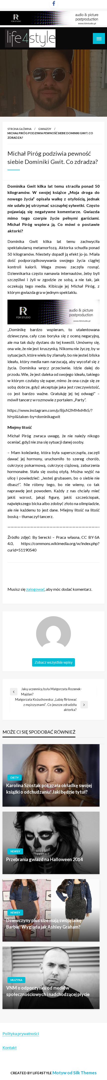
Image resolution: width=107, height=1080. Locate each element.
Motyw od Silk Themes (75, 1072)
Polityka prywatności (20, 1033)
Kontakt (9, 1047)
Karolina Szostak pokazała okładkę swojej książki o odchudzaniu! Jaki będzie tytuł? (49, 788)
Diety (14, 777)
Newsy (15, 851)
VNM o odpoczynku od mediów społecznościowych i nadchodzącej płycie (48, 991)
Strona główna (19, 128)
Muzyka (16, 980)
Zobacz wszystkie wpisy (53, 662)
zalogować (35, 589)
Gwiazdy (44, 128)
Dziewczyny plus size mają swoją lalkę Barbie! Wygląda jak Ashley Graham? (44, 923)
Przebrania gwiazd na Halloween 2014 (44, 859)
